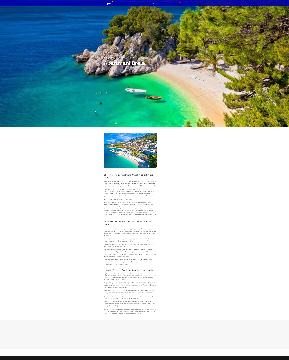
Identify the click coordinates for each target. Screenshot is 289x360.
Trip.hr (105, 358)
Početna (145, 3)
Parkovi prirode (174, 3)
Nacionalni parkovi (161, 3)
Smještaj (151, 3)
